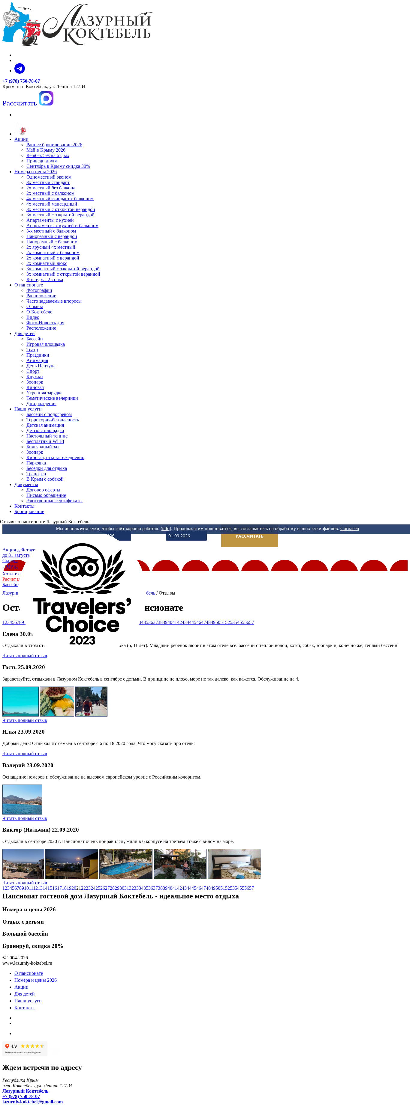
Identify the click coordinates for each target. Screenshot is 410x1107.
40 (169, 622)
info (166, 528)
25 (97, 888)
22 (83, 888)
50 (218, 622)
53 (232, 622)
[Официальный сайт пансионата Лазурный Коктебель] (20, 133)
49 (213, 622)
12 (35, 888)
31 (126, 888)
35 (145, 888)
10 (26, 888)
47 (203, 622)
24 (93, 888)
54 (237, 622)
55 (242, 622)
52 (227, 622)
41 (174, 622)
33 (136, 888)
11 (31, 888)
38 (160, 622)
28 (112, 888)
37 (155, 888)
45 (193, 622)
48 (208, 622)
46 (198, 622)
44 (189, 622)
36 (150, 888)
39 (165, 622)
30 (121, 888)
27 (107, 888)
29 (117, 888)
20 (73, 888)
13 (40, 888)
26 (102, 888)
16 (54, 888)
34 (141, 888)
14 (45, 888)
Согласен (349, 528)
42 (179, 622)
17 (59, 888)
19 (69, 888)
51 (222, 622)
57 (251, 622)
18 (64, 888)
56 (246, 622)
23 (88, 888)
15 (49, 888)
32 (131, 888)
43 (184, 622)
